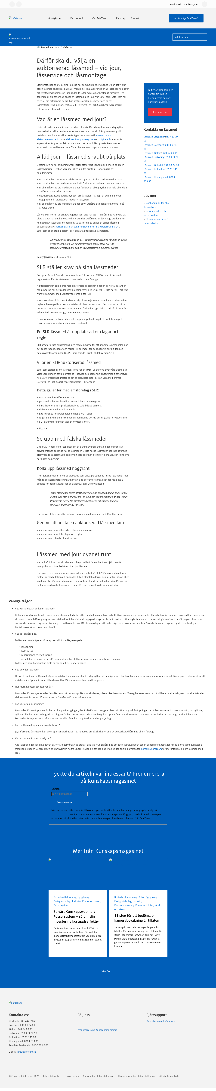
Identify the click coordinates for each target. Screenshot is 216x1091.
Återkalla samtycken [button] (170, 1076)
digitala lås (105, 139)
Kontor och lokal (91, 901)
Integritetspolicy (52, 1076)
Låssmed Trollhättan (154, 169)
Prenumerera (160, 112)
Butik (141, 897)
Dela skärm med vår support (161, 1021)
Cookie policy (72, 1076)
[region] (108, 911)
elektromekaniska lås (48, 139)
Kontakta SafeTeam (151, 748)
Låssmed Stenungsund (156, 177)
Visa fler (106, 971)
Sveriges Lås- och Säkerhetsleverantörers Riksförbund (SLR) (86, 226)
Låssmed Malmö (152, 152)
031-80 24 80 (171, 165)
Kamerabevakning (124, 905)
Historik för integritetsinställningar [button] (137, 1076)
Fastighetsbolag (62, 901)
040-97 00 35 (170, 152)
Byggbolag (83, 897)
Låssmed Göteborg (154, 144)
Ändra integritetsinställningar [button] (98, 1076)
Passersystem (61, 905)
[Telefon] (19, 4)
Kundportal (175, 4)
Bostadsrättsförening (65, 897)
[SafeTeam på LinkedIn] (78, 1022)
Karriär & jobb (191, 4)
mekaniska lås (103, 135)
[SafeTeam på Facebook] (83, 1022)
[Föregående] (54, 961)
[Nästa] (64, 961)
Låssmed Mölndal (153, 165)
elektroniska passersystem (80, 139)
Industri (76, 901)
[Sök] (204, 4)
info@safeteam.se (26, 1051)
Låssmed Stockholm (154, 136)
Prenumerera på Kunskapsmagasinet (97, 1029)
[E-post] (12, 4)
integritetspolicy (60, 814)
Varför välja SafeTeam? (186, 18)
